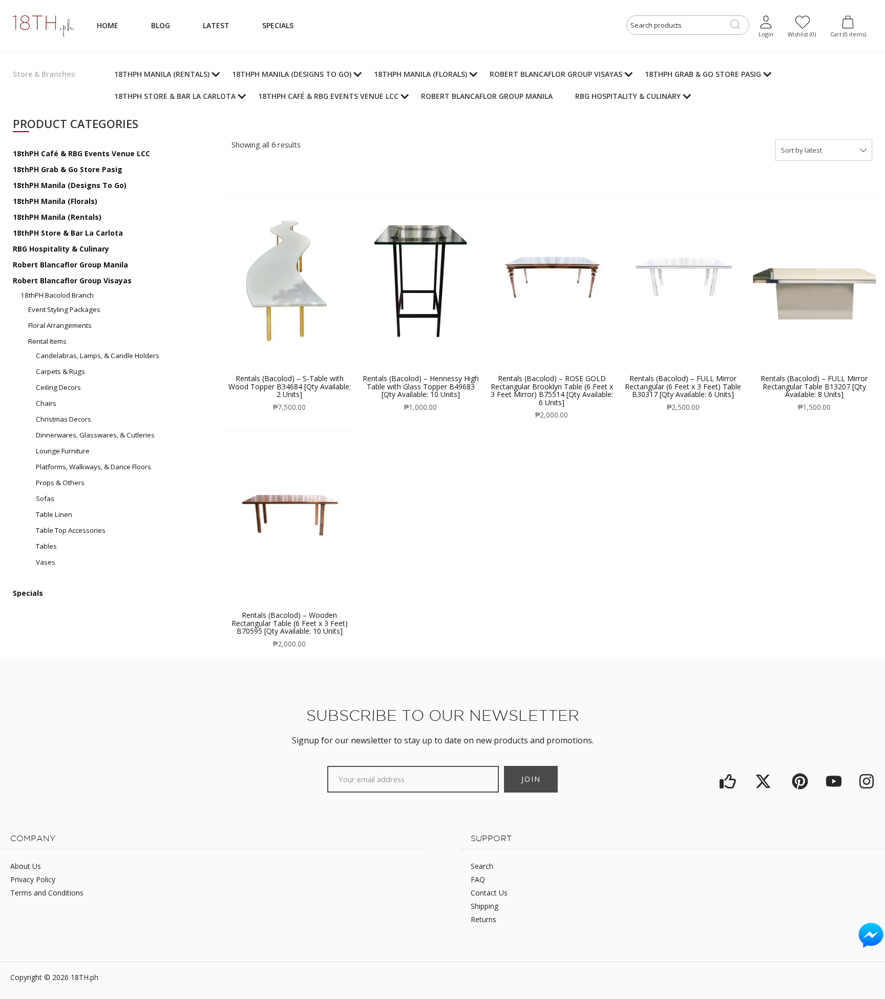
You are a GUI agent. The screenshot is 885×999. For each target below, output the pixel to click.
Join (531, 779)
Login (765, 34)
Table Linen (54, 514)
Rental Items (47, 341)
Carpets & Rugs (60, 371)
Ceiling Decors (58, 387)
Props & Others (60, 482)
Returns (483, 919)
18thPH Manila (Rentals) (57, 217)
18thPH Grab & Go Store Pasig (67, 169)
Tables (46, 546)
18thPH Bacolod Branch (57, 295)
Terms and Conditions (46, 893)
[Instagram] (866, 781)
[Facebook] (729, 781)
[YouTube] (834, 781)
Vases (45, 562)
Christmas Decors (63, 419)
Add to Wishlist (300, 285)
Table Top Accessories (71, 530)
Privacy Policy (32, 879)
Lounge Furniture (63, 450)
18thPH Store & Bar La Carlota (68, 233)
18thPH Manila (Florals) (55, 201)
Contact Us (489, 893)
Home (107, 25)
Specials (277, 25)
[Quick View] (279, 285)
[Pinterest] (800, 781)
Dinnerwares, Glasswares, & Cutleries (95, 435)
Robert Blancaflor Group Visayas (72, 280)
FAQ (478, 879)
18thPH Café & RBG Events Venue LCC (81, 153)
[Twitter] (764, 781)
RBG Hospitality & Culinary (61, 249)
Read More (289, 257)
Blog (160, 25)
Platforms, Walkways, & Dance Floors (93, 466)
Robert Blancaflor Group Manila (70, 264)
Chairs (46, 403)
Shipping (484, 906)
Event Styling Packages (64, 309)
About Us (25, 866)
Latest (216, 25)
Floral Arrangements (60, 325)
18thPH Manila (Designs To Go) (70, 185)
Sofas (45, 498)
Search (482, 866)
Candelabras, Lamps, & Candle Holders (97, 355)
